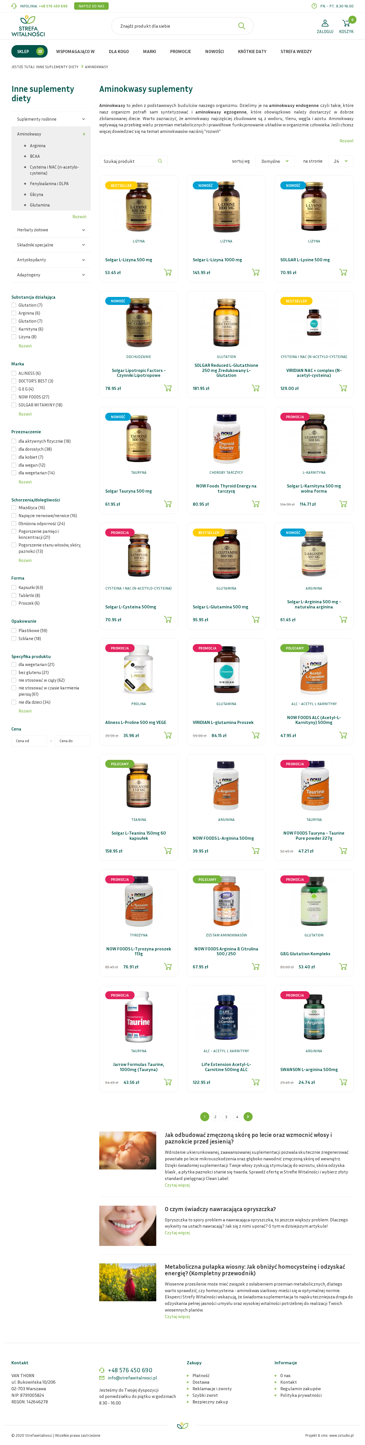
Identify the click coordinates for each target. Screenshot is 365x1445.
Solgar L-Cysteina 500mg (130, 607)
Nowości (214, 51)
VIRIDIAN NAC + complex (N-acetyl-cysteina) (314, 373)
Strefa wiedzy (296, 51)
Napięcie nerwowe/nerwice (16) (48, 515)
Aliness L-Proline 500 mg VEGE (135, 722)
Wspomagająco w (75, 51)
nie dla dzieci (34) (34, 702)
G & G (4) (26, 388)
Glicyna (36, 194)
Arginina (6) (29, 312)
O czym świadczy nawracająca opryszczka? (220, 1209)
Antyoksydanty (31, 259)
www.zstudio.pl (341, 1435)
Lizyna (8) (27, 336)
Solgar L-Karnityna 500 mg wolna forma (314, 488)
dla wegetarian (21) (36, 664)
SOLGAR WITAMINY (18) (40, 404)
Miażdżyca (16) (32, 507)
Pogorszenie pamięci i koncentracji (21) (39, 534)
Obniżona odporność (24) (42, 523)
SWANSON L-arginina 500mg (309, 1069)
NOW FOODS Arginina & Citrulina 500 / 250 (226, 951)
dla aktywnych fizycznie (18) (45, 441)
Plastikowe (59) (33, 630)
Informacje (286, 1362)
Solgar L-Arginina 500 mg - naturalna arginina (314, 604)
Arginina (38, 145)
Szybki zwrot (205, 1395)
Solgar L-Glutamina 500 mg (220, 607)
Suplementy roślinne (36, 119)
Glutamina (40, 204)
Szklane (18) (30, 638)
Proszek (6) (29, 603)
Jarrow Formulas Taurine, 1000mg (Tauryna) (138, 1067)
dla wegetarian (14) (37, 472)
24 (336, 161)
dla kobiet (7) (31, 457)
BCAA (35, 156)
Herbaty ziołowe (32, 229)
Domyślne (270, 161)
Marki (149, 51)
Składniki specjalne (35, 244)
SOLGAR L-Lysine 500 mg (305, 259)
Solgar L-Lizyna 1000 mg (217, 259)
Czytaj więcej (177, 1185)
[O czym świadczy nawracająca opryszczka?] (127, 1225)
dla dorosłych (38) (35, 449)
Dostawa (200, 1382)
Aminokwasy (29, 133)
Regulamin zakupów (300, 1388)
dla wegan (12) (32, 464)
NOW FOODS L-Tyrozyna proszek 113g (138, 951)
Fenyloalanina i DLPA (49, 183)
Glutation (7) (30, 304)
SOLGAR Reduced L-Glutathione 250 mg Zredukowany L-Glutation (226, 370)
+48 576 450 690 (53, 6)
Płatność (201, 1375)
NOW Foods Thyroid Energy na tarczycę (226, 488)
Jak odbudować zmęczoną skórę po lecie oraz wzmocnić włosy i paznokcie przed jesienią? (248, 1138)
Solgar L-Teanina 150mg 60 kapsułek (138, 836)
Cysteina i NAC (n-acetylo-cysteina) (54, 169)
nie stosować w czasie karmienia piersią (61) (49, 690)
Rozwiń (79, 216)
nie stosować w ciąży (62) (42, 680)
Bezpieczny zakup (210, 1401)
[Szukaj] (160, 161)
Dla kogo (119, 51)
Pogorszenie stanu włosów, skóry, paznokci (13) (50, 547)
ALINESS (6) (30, 373)
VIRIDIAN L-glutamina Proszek (223, 722)
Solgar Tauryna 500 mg (128, 491)
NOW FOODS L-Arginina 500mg (223, 838)
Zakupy (194, 1362)
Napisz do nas (91, 6)
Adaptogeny (28, 274)
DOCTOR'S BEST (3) (36, 380)
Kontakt (288, 1382)
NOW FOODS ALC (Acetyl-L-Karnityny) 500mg (314, 720)
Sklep (23, 51)
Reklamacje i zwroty (212, 1388)
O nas (285, 1375)
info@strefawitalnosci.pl (132, 1378)
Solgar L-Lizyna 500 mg (128, 259)
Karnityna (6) (31, 328)
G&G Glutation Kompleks (305, 953)
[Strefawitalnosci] (28, 26)
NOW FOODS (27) (34, 396)
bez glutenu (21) (34, 672)
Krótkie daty (252, 51)
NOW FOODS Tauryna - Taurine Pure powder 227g (313, 836)
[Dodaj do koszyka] (168, 272)
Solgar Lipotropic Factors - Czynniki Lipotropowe (139, 373)
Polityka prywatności (301, 1395)
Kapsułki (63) (31, 587)
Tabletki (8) (29, 595)
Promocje (180, 51)
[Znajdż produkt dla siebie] (241, 26)
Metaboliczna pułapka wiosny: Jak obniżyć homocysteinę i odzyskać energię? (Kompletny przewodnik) (255, 1270)
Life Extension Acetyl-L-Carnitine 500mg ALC (226, 1067)
